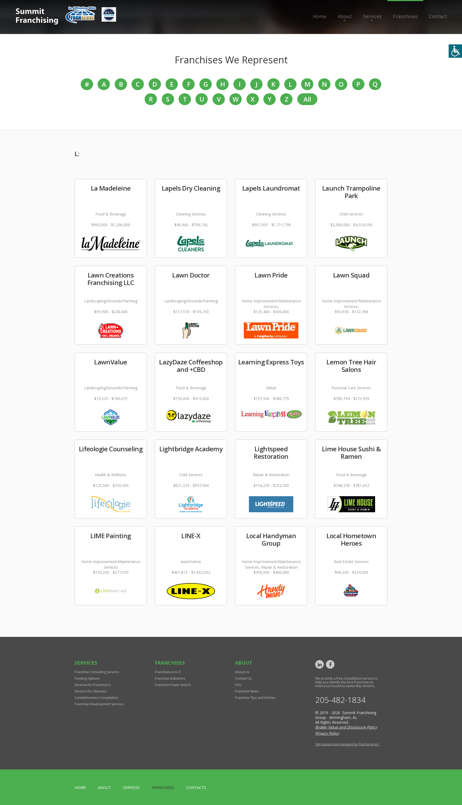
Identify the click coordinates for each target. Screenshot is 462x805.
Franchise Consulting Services (97, 672)
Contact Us (243, 678)
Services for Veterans (90, 691)
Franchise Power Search (173, 685)
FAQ (238, 685)
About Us (242, 672)
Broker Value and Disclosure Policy (346, 727)
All (307, 99)
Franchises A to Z (168, 672)
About (345, 16)
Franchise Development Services (99, 704)
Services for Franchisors (93, 685)
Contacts (196, 787)
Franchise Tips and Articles (255, 697)
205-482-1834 (340, 700)
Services (372, 16)
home (80, 787)
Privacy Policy (327, 733)
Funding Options (87, 678)
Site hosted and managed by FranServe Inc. (347, 744)
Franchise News (247, 691)
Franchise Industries (170, 678)
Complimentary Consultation (96, 697)
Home (319, 16)
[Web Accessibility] (455, 51)
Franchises (405, 16)
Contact (438, 16)
